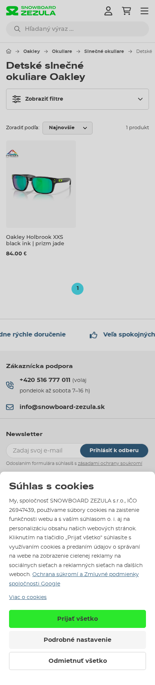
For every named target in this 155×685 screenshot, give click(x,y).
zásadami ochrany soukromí (110, 463)
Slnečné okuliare (104, 51)
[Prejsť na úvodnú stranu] (8, 51)
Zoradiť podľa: (23, 127)
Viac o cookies (28, 597)
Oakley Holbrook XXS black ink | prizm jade (35, 240)
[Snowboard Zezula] (31, 10)
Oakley (31, 51)
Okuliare (62, 51)
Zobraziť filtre (44, 99)
